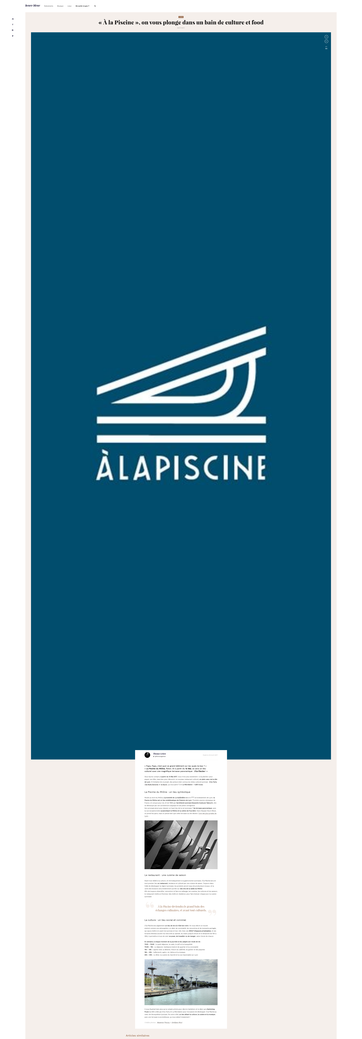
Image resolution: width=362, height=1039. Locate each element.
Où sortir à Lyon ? (82, 6)
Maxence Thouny (163, 1023)
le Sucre (164, 785)
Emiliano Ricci (177, 1023)
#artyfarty (181, 28)
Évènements (48, 6)
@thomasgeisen (160, 756)
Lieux (69, 6)
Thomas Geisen (159, 754)
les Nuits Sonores (151, 785)
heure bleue (32, 5)
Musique (60, 6)
